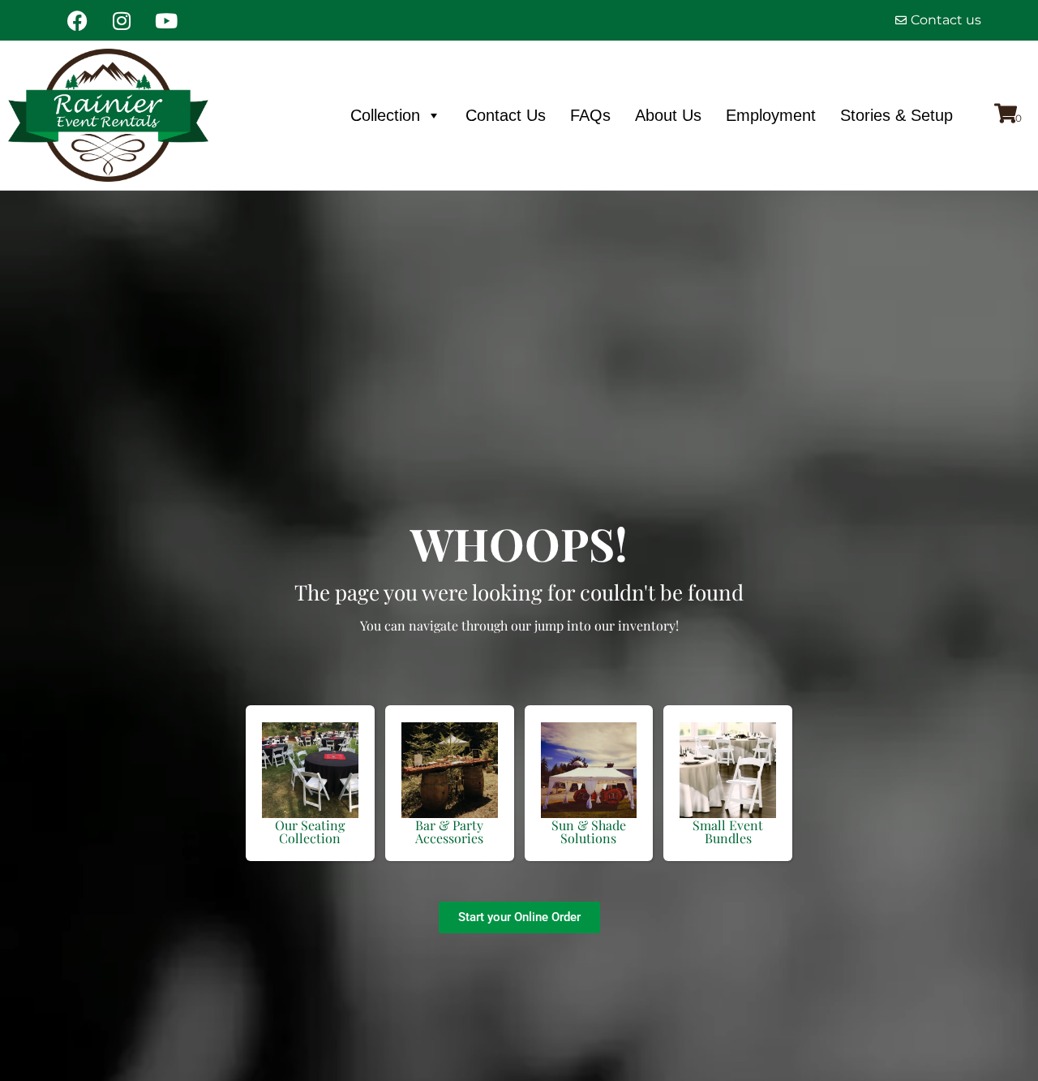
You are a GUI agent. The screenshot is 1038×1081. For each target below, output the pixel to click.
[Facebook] (77, 20)
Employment (771, 115)
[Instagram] (121, 20)
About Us (668, 115)
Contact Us (505, 115)
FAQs (590, 115)
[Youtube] (166, 20)
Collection (385, 115)
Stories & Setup (896, 115)
